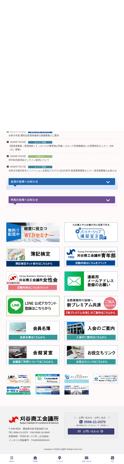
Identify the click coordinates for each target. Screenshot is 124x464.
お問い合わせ (86, 461)
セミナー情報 (40, 142)
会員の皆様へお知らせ (40, 132)
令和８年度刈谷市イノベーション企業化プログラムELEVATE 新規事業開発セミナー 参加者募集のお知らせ (63, 170)
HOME (35, 461)
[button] (62, 181)
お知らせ (40, 156)
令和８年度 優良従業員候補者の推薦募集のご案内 (34, 135)
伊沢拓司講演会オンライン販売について (29, 160)
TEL (112, 461)
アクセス (60, 461)
